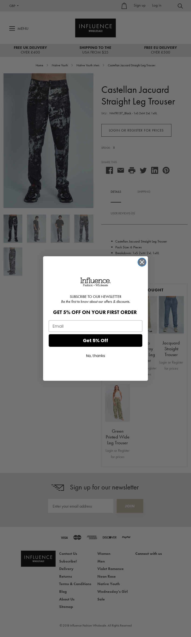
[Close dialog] (142, 262)
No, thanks (95, 355)
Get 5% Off (95, 340)
